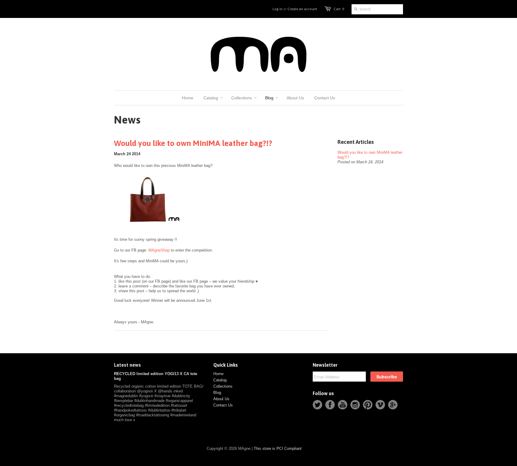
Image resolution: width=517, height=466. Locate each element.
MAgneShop (159, 250)
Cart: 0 (339, 9)
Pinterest (367, 404)
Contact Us (223, 405)
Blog (217, 392)
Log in (277, 9)
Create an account (302, 9)
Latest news (127, 365)
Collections (222, 386)
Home (218, 373)
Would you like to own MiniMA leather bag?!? (193, 143)
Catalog (219, 380)
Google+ (393, 404)
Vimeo (380, 404)
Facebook (330, 404)
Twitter (317, 404)
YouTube (342, 404)
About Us (221, 399)
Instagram (355, 404)
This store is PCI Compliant (278, 448)
